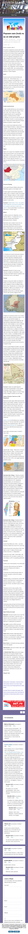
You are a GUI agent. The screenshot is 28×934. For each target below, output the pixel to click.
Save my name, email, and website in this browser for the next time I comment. (13, 921)
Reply (14, 725)
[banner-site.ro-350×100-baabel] (14, 704)
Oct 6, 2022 (5, 39)
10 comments (19, 39)
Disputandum (15, 40)
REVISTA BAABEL (14, 2)
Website (6, 912)
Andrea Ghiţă (8, 744)
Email (5, 906)
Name (6, 900)
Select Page (14, 15)
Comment (6, 885)
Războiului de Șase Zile (11, 425)
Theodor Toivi (12, 39)
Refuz (10, 931)
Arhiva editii (11, 40)
